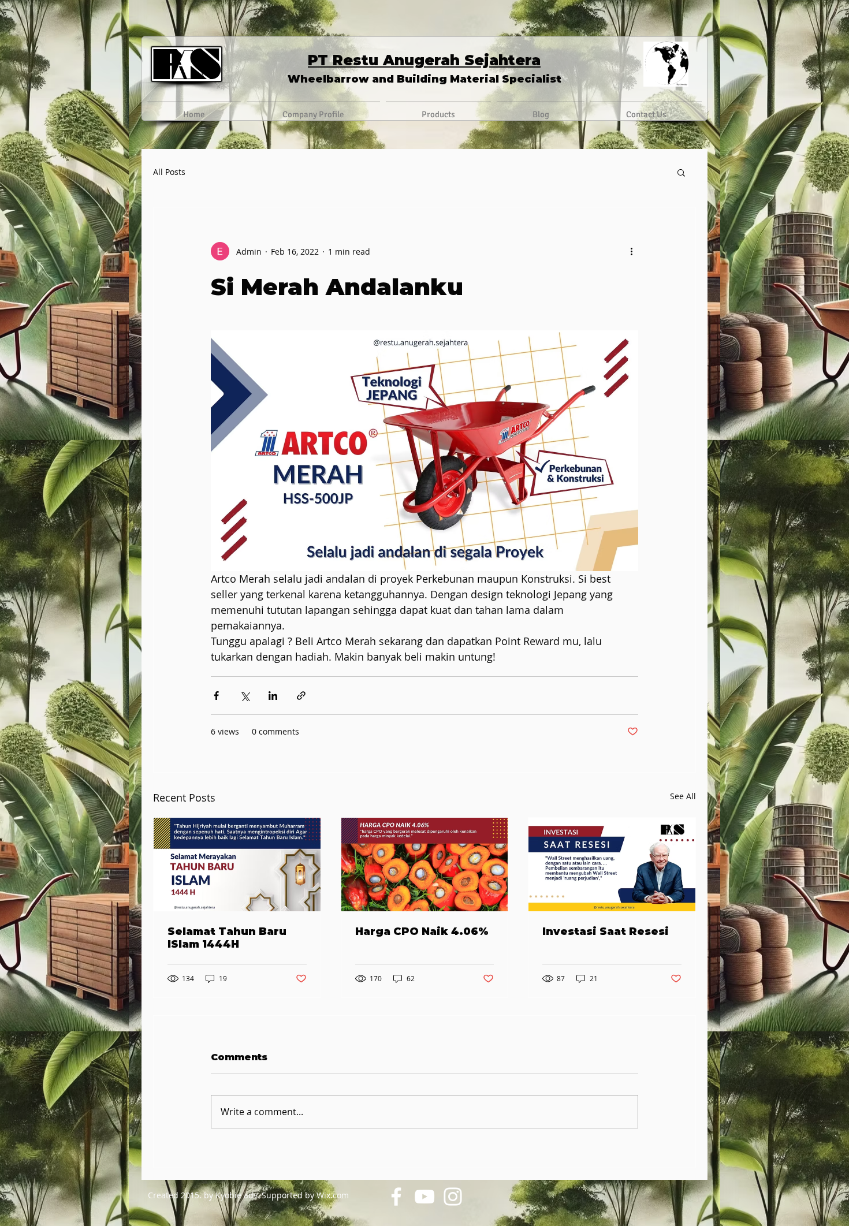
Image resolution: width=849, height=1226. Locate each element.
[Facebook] (396, 1196)
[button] (681, 172)
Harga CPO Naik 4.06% (422, 931)
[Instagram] (453, 1196)
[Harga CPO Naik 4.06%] (424, 864)
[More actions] (631, 251)
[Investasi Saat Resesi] (611, 864)
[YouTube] (424, 1196)
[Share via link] (301, 695)
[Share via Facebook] (216, 695)
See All (683, 796)
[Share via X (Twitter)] (244, 695)
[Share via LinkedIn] (272, 695)
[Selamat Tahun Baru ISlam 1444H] (237, 864)
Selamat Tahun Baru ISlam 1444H (226, 938)
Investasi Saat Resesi (605, 931)
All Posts (169, 171)
